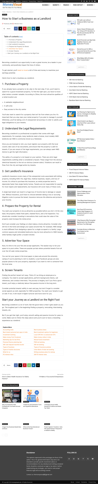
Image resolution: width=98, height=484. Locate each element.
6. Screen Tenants (13, 51)
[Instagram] (84, 1)
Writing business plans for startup (44, 352)
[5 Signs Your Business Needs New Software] (11, 418)
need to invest (23, 70)
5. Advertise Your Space (15, 48)
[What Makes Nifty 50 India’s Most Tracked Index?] (71, 60)
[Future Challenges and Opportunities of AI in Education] (71, 194)
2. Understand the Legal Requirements (19, 42)
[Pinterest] (89, 1)
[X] (92, 1)
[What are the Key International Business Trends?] (32, 418)
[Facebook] (81, 1)
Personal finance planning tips (12, 342)
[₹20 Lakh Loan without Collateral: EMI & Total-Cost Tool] (71, 22)
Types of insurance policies (42, 347)
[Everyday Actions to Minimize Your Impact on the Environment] (71, 231)
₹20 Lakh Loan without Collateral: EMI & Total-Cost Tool (85, 22)
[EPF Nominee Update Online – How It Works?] (71, 141)
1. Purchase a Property (14, 39)
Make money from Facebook (12, 337)
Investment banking (9, 334)
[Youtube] (95, 1)
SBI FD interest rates (40, 354)
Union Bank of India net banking (44, 349)
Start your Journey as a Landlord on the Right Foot (23, 53)
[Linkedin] (87, 1)
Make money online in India (42, 337)
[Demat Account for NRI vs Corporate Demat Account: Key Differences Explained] (71, 51)
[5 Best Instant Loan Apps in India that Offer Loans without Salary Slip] (71, 123)
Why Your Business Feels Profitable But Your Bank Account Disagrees (11, 406)
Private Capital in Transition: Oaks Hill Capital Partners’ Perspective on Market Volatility (53, 428)
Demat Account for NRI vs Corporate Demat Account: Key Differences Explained (86, 51)
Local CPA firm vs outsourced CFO (45, 334)
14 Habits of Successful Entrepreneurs (51, 377)
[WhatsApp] (29, 28)
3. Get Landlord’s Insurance (16, 44)
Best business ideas (40, 329)
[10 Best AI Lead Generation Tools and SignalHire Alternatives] (32, 396)
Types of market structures (11, 349)
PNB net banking (39, 342)
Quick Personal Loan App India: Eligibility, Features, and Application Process (86, 41)
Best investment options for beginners (46, 332)
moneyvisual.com (16, 482)
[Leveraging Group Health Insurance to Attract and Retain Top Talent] (53, 396)
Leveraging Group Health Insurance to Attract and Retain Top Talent (52, 406)
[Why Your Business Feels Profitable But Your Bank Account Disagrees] (11, 396)
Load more (81, 67)
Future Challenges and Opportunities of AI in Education (84, 193)
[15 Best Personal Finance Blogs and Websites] (71, 150)
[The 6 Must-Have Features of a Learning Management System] (71, 203)
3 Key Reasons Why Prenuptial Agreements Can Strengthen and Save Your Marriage (86, 222)
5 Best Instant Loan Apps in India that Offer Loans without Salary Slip (86, 123)
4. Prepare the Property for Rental (18, 46)
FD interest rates (8, 354)
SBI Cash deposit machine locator (13, 344)
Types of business (8, 347)
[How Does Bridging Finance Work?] (71, 132)
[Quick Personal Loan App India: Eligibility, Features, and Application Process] (71, 42)
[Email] (38, 28)
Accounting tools (8, 329)
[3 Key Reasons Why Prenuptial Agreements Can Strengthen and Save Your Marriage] (71, 222)
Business (9, 12)
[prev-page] (3, 435)
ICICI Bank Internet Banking (78, 97)
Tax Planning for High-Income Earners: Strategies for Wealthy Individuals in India (86, 113)
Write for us (6, 352)
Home (3, 12)
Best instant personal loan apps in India (15, 332)
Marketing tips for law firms (11, 339)
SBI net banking (39, 344)
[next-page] (6, 435)
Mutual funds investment (41, 339)
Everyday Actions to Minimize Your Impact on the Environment (86, 231)
